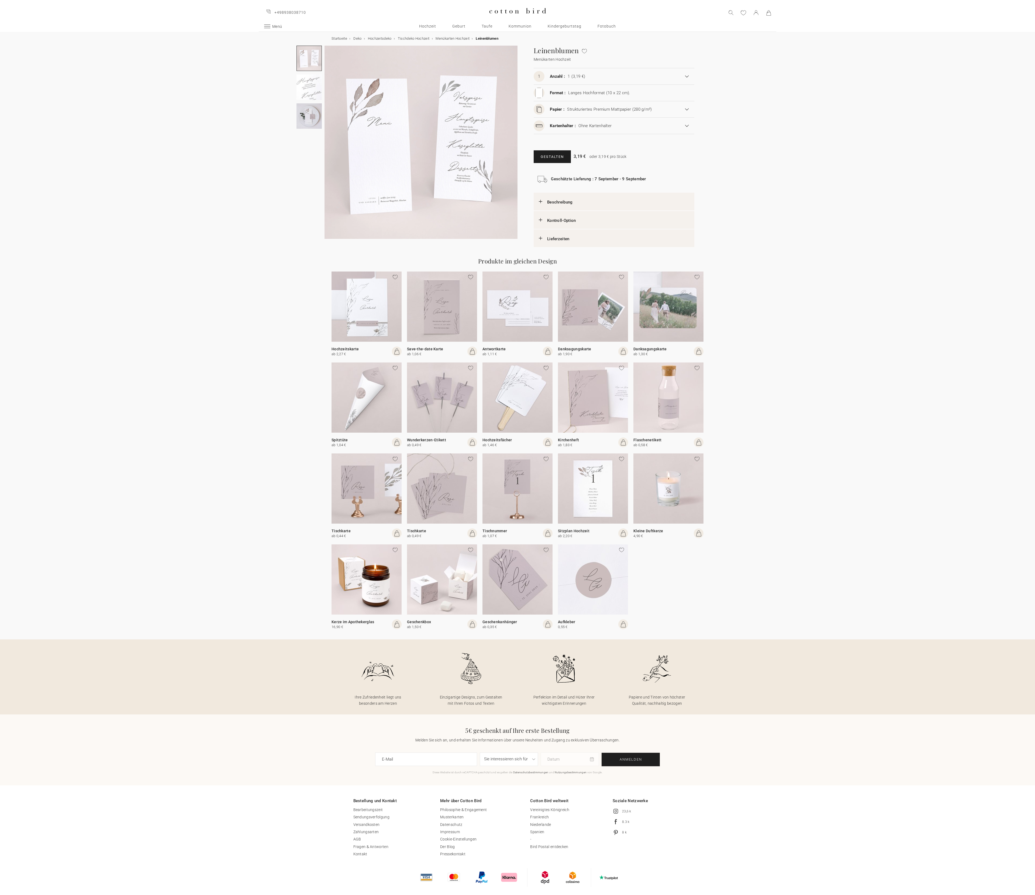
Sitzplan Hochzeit (573, 531)
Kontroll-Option (561, 220)
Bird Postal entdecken (549, 847)
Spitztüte (340, 440)
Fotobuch (607, 26)
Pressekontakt (452, 854)
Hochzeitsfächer (497, 440)
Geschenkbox (419, 622)
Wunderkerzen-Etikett (426, 440)
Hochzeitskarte (345, 349)
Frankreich (539, 817)
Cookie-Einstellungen (458, 839)
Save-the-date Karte (425, 349)
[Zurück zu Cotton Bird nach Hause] (517, 17)
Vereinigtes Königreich (549, 810)
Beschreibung (560, 202)
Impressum (450, 832)
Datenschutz (451, 824)
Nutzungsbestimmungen (570, 772)
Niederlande (540, 824)
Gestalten (552, 157)
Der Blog (447, 847)
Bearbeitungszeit (368, 810)
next (328, 145)
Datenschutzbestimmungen (530, 772)
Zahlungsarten (366, 832)
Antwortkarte (494, 349)
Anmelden (631, 759)
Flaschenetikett (647, 440)
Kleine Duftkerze (648, 531)
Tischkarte (341, 531)
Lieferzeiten (558, 238)
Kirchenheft (568, 440)
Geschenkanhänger (499, 622)
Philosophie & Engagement (463, 810)
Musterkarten (452, 817)
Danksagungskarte (574, 349)
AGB (357, 839)
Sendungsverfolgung (371, 817)
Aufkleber (566, 622)
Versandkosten (366, 824)
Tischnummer (494, 531)
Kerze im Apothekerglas (353, 622)
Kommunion (520, 26)
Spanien (537, 832)
